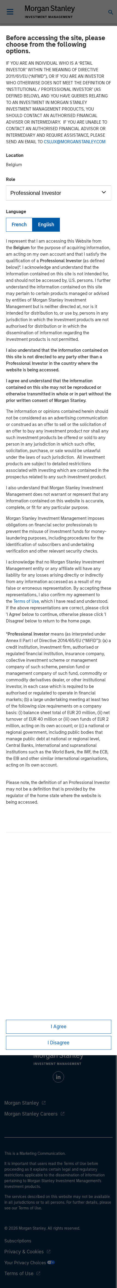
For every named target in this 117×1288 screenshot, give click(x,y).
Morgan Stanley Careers (31, 1114)
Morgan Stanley (21, 1103)
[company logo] (50, 11)
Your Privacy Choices (25, 1262)
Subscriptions (17, 1241)
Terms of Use (26, 601)
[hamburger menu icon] (10, 11)
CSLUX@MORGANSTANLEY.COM (75, 141)
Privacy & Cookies (24, 1252)
